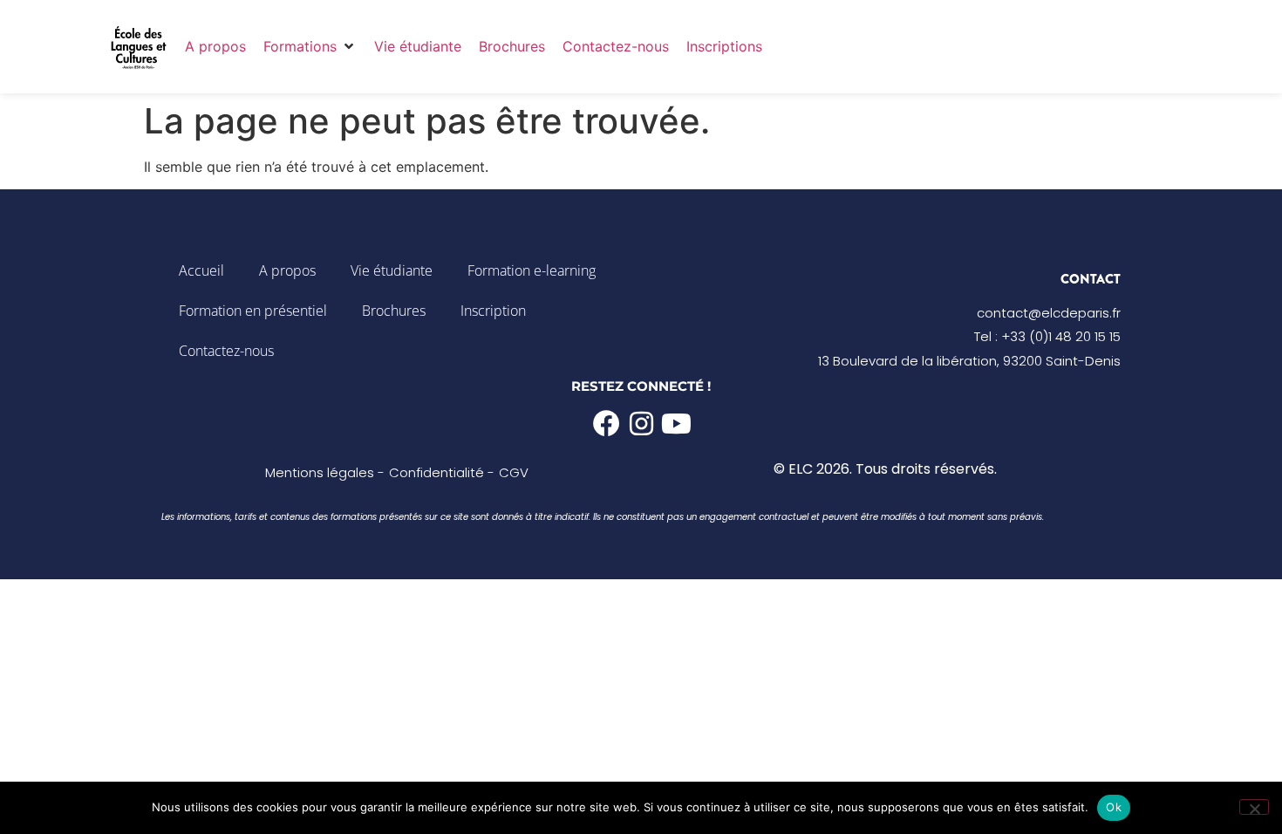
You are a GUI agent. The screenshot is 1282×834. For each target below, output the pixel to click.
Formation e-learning (531, 270)
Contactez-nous (226, 350)
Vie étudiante (392, 270)
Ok (1114, 807)
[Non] (1254, 807)
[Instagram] (641, 423)
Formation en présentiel (253, 310)
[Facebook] (606, 423)
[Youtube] (676, 423)
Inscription (493, 310)
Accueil (201, 270)
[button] (310, 46)
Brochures (394, 310)
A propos (287, 270)
